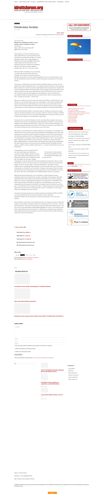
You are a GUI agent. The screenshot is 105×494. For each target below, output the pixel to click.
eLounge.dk (28, 239)
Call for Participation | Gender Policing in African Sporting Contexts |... (52, 370)
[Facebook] (83, 2)
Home (15, 21)
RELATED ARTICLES (21, 271)
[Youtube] (90, 2)
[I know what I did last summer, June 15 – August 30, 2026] (44, 392)
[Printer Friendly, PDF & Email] (39, 249)
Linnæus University (72, 116)
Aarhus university (72, 120)
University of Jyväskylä (73, 110)
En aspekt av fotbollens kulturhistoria (30, 257)
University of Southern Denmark (76, 114)
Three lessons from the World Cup (75, 149)
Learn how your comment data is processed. (43, 357)
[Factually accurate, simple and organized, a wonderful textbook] (22, 283)
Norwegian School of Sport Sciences (76, 111)
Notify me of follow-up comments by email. (26, 348)
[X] (86, 2)
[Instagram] (85, 2)
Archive (69, 166)
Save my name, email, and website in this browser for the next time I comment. (33, 345)
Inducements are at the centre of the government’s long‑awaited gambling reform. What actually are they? (78, 134)
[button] (70, 2)
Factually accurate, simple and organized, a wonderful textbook (32, 286)
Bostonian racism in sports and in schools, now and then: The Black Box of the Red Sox (39, 316)
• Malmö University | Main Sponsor (76, 108)
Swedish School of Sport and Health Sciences (79, 113)
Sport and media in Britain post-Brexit (25, 301)
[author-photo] (17, 266)
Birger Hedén (60, 33)
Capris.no (27, 235)
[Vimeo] (88, 2)
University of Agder (72, 117)
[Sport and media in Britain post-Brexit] (22, 298)
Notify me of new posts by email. (23, 351)
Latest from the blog (75, 128)
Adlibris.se (28, 232)
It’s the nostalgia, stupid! (73, 144)
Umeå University (72, 119)
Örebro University (72, 122)
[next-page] (14, 318)
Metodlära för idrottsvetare (26, 259)
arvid (15, 267)
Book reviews (21, 21)
